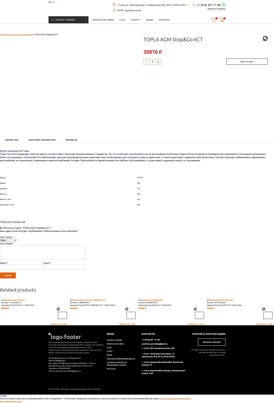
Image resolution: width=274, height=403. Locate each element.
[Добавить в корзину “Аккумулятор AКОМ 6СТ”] (199, 315)
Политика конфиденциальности (175, 398)
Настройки (5, 401)
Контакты (111, 368)
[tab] (11, 139)
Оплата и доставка (115, 343)
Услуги (109, 351)
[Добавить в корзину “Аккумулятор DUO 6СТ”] (62, 315)
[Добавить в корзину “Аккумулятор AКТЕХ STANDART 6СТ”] (131, 315)
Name (4, 263)
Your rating (6, 237)
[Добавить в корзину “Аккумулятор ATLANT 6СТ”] (268, 315)
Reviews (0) (71, 140)
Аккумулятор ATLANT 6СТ (223, 305)
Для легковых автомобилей (20, 34)
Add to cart (246, 62)
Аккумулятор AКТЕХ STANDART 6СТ (92, 305)
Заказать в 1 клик (59, 324)
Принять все (16, 401)
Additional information (42, 140)
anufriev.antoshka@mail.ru (155, 344)
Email (47, 263)
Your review (7, 243)
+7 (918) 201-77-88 (208, 5)
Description (11, 140)
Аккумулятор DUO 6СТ (17, 305)
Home (2, 34)
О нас (109, 347)
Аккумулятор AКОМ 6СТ (154, 305)
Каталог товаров (114, 340)
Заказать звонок (216, 9)
